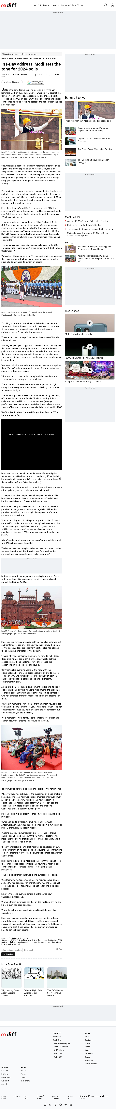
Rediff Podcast (91, 1064)
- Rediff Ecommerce (60, 1047)
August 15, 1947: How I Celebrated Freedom (88, 221)
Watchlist (5, 1081)
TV (78, 5)
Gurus (74, 5)
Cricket (88, 1050)
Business (89, 1040)
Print (60, 949)
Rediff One (57, 1040)
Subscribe (8, 954)
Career (23, 1077)
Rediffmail (57, 1037)
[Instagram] (60, 1104)
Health (23, 1071)
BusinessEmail (66, 5)
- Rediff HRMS (58, 1050)
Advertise (17, 1096)
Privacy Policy (26, 1097)
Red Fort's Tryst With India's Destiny (84, 225)
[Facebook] (55, 1104)
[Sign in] (112, 5)
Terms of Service (40, 1097)
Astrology (89, 1060)
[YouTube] (66, 1104)
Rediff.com (90, 1096)
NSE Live (4, 1074)
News (45, 5)
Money (55, 5)
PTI (9, 75)
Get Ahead (89, 1054)
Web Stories (72, 310)
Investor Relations (55, 1097)
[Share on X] (50, 1104)
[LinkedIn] (71, 1104)
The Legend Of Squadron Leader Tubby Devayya (90, 229)
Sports (87, 1047)
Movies (88, 1043)
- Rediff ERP (57, 1057)
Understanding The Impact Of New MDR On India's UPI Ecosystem (87, 234)
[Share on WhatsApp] (45, 1104)
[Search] (105, 5)
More (82, 5)
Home (35, 5)
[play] (90, 323)
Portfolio (4, 1084)
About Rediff (3, 1097)
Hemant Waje (25, 938)
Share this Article (13, 82)
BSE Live (4, 1071)
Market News (6, 1077)
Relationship (25, 1081)
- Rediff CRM (57, 1054)
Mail (39, 5)
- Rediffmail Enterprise (61, 1043)
